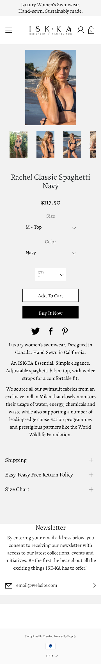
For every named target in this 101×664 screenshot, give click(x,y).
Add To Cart (50, 295)
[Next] (90, 146)
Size (50, 216)
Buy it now (51, 313)
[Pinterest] (65, 331)
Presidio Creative (42, 636)
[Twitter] (35, 331)
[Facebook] (50, 331)
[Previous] (10, 146)
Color (50, 241)
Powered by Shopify (64, 636)
